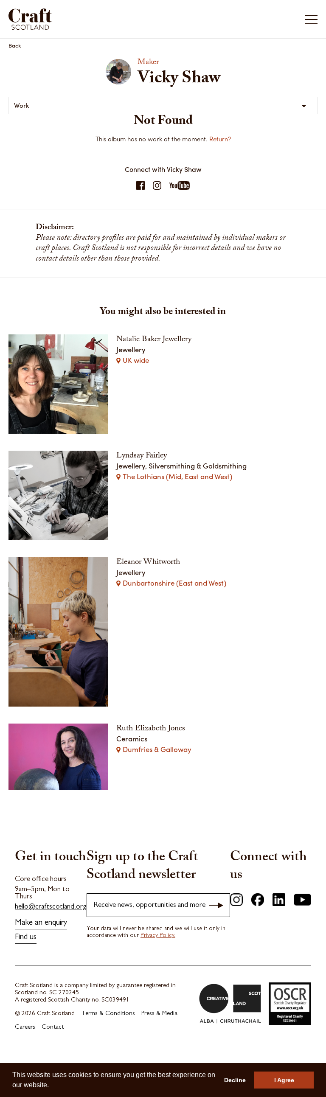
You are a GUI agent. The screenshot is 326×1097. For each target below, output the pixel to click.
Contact (53, 1027)
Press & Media (159, 1014)
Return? (220, 138)
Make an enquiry (41, 923)
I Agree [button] (284, 1080)
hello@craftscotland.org (51, 907)
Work (21, 105)
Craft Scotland (84, 19)
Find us (26, 938)
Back (14, 45)
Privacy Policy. (158, 936)
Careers (25, 1027)
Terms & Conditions (108, 1014)
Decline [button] (235, 1080)
